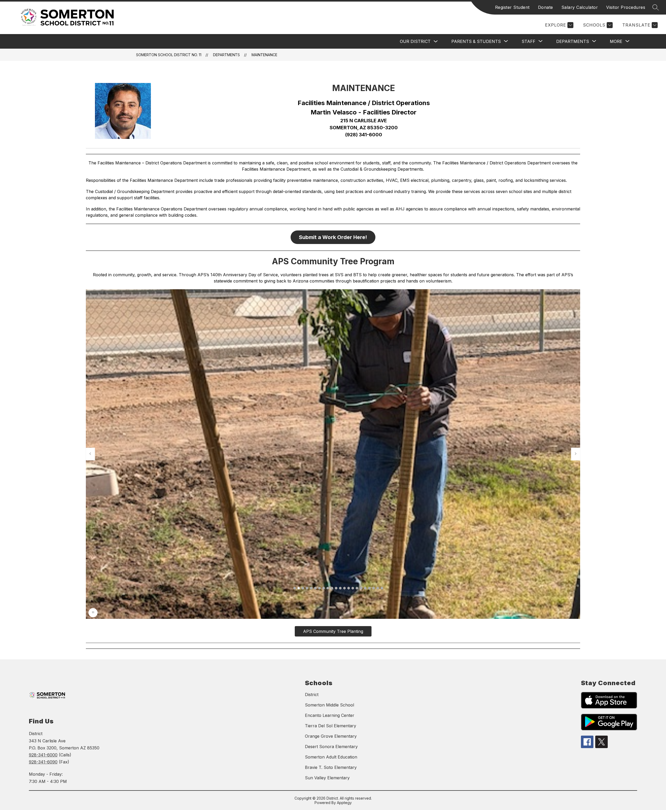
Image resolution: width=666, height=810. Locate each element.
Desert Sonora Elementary (331, 746)
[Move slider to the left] (90, 454)
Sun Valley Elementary (327, 777)
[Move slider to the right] (575, 454)
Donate (545, 7)
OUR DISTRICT (415, 41)
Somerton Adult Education (331, 757)
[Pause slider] (93, 612)
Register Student (512, 7)
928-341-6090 (43, 761)
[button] (294, 588)
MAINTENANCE (264, 55)
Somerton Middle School (329, 705)
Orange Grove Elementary (331, 736)
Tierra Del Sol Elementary (330, 725)
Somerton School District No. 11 (168, 55)
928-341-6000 (43, 754)
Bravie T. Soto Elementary (331, 767)
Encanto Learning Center (329, 715)
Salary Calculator (579, 7)
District (311, 694)
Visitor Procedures (625, 7)
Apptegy (344, 802)
